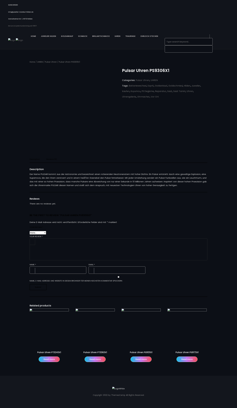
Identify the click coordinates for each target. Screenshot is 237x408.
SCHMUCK (82, 36)
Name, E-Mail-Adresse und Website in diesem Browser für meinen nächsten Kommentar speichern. (76, 281)
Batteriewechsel (137, 85)
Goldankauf (161, 85)
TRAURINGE (130, 36)
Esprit (151, 85)
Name (33, 264)
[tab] (36, 160)
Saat (169, 91)
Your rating (36, 227)
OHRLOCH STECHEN (149, 36)
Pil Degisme (148, 91)
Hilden (187, 85)
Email (92, 264)
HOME (33, 36)
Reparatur (160, 91)
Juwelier (195, 85)
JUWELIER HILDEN (48, 36)
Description (35, 159)
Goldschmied (175, 85)
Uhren (190, 91)
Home (32, 62)
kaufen (125, 91)
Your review (36, 236)
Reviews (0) (51, 159)
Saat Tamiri (179, 91)
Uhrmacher (143, 96)
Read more (49, 359)
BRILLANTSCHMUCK (101, 36)
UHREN (117, 36)
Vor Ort (155, 96)
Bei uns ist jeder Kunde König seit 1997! (22, 26)
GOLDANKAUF (67, 36)
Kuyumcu (135, 91)
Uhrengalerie (129, 96)
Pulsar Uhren (51, 62)
